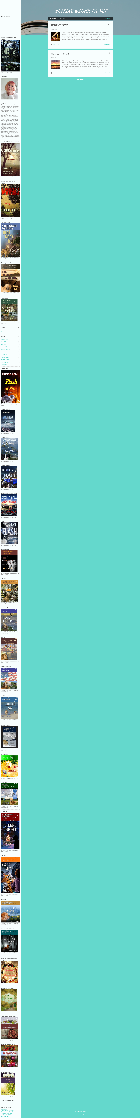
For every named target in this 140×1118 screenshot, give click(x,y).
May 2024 (3, 352)
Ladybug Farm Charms (7, 1113)
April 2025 (3, 344)
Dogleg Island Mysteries (7, 1110)
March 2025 (4, 347)
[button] (109, 25)
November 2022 (5, 359)
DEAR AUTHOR (59, 25)
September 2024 (5, 349)
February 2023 (5, 357)
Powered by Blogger (81, 1111)
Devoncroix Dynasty (6, 1114)
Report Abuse (4, 332)
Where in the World (60, 53)
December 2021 (5, 362)
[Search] (112, 4)
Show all (108, 18)
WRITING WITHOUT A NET (80, 11)
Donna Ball (4, 18)
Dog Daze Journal (5, 1116)
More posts (80, 79)
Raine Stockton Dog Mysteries (9, 1112)
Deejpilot (83, 1114)
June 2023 (4, 354)
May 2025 (3, 342)
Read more (107, 44)
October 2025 (4, 339)
